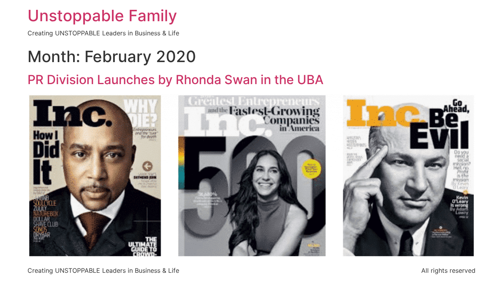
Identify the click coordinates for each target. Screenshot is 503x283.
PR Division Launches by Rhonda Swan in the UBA (175, 79)
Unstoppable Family (102, 15)
